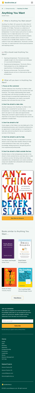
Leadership (5, 353)
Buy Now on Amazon (17, 218)
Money (3, 355)
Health (3, 341)
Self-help (4, 359)
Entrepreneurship (6, 349)
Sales (3, 343)
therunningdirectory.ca (8, 376)
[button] (31, 3)
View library (17, 298)
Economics (5, 351)
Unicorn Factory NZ (7, 367)
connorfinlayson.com (7, 373)
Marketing (4, 347)
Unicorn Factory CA (7, 370)
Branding (4, 345)
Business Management (8, 357)
